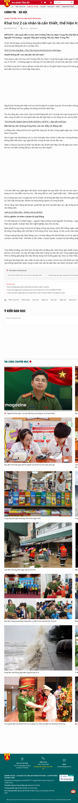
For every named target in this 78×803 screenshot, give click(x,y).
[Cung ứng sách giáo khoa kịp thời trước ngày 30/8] (38, 493)
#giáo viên (63, 300)
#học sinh (36, 300)
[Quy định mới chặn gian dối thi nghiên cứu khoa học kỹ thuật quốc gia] (38, 440)
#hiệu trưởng (26, 300)
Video (58, 7)
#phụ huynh (72, 300)
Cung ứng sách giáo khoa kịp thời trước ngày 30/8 (22, 518)
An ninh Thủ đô (20, 2)
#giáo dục (45, 300)
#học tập (54, 300)
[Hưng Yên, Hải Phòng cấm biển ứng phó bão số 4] (38, 647)
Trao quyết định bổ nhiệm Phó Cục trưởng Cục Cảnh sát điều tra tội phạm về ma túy (34, 724)
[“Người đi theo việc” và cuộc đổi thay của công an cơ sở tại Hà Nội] (38, 388)
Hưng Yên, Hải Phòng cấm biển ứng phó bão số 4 (21, 673)
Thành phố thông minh (69, 7)
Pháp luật (50, 7)
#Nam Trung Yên (14, 300)
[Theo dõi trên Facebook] (42, 2)
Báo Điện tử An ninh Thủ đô (7, 3)
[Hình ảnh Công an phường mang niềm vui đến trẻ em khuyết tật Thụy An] (38, 596)
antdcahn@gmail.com (64, 767)
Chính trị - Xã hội (32, 7)
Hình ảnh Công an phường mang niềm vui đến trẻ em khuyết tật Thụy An (30, 621)
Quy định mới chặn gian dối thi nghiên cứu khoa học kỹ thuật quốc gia (29, 465)
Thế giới (42, 7)
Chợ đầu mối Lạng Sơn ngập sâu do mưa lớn (20, 570)
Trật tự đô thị (20, 7)
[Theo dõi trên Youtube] (45, 2)
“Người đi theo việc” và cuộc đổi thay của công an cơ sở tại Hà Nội (30, 413)
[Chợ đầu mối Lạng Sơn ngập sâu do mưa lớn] (38, 545)
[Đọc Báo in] (52, 2)
